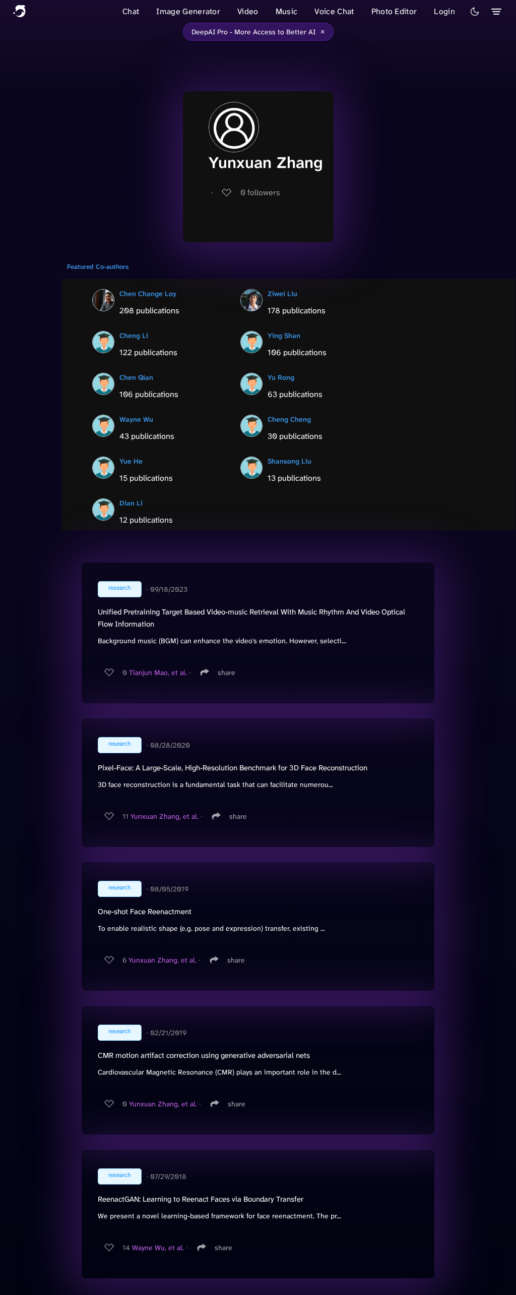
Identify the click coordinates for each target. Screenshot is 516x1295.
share (226, 672)
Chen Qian (136, 377)
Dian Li (131, 503)
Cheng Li (133, 335)
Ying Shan (284, 335)
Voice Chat (334, 11)
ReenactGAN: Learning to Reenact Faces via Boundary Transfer (200, 1199)
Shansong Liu (289, 461)
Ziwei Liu (282, 293)
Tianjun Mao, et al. (158, 672)
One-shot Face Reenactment (144, 912)
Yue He (131, 461)
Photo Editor (394, 11)
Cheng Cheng (289, 419)
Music (287, 11)
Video (248, 11)
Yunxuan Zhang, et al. (165, 816)
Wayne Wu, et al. (158, 1247)
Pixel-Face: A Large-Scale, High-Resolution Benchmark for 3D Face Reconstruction (232, 768)
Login (444, 11)
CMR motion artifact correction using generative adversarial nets (204, 1055)
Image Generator (188, 11)
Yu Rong (281, 377)
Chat (130, 11)
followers (260, 192)
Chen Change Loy (147, 293)
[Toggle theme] (475, 12)
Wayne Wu (136, 419)
